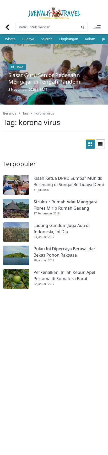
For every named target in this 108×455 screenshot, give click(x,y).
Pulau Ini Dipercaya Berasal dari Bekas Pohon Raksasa (65, 252)
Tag (25, 113)
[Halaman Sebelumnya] (7, 27)
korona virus (44, 113)
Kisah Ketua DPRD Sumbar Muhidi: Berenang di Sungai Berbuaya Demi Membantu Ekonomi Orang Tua (69, 181)
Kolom (90, 38)
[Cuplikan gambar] (16, 185)
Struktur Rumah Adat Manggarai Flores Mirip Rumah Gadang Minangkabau (66, 205)
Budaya (28, 38)
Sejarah (46, 38)
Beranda (9, 113)
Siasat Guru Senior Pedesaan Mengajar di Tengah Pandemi (45, 78)
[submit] (83, 27)
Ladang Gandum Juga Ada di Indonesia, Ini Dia (62, 229)
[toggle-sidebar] (97, 27)
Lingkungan (68, 38)
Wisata (10, 38)
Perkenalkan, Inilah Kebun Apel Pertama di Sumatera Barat (64, 275)
